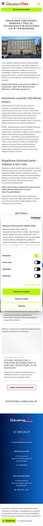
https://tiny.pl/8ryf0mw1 (11, 192)
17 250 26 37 (21, 432)
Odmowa (21, 306)
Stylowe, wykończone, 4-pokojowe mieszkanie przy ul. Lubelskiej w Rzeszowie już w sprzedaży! (20, 364)
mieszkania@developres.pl (21, 442)
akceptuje (10, 521)
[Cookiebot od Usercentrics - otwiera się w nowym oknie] (30, 218)
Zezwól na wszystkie (21, 292)
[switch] (37, 262)
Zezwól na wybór (21, 299)
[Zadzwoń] (38, 4)
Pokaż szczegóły (29, 285)
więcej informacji (25, 521)
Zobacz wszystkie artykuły (22, 387)
